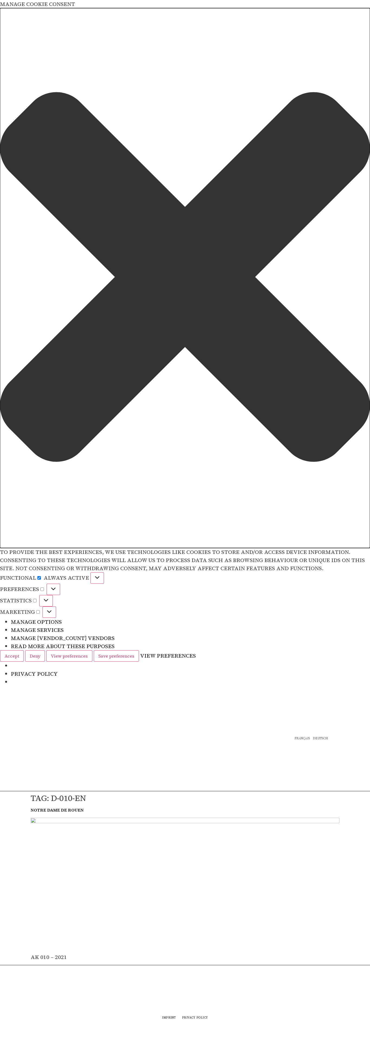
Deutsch (320, 738)
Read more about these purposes (63, 646)
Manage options (36, 622)
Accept (12, 656)
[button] (185, 278)
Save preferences (116, 656)
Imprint (169, 1018)
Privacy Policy (34, 674)
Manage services (37, 630)
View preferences (69, 656)
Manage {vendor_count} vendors (63, 638)
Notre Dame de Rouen (57, 810)
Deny (35, 656)
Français (302, 738)
